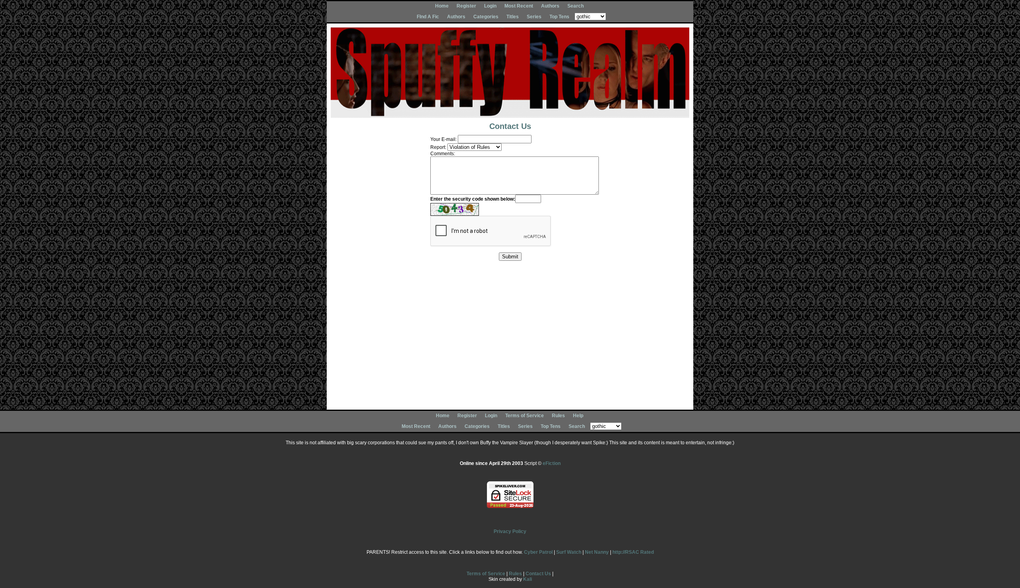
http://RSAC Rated (633, 552)
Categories (485, 17)
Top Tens (559, 17)
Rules (558, 415)
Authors (550, 6)
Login (490, 6)
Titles (512, 17)
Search (575, 6)
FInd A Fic (428, 17)
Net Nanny (597, 552)
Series (534, 17)
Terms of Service (524, 415)
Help (578, 415)
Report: (438, 147)
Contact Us (538, 573)
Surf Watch (568, 552)
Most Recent (518, 6)
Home (442, 6)
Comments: (442, 153)
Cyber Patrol (538, 552)
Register (466, 6)
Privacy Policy (510, 531)
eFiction (552, 463)
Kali (527, 579)
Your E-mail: (443, 139)
